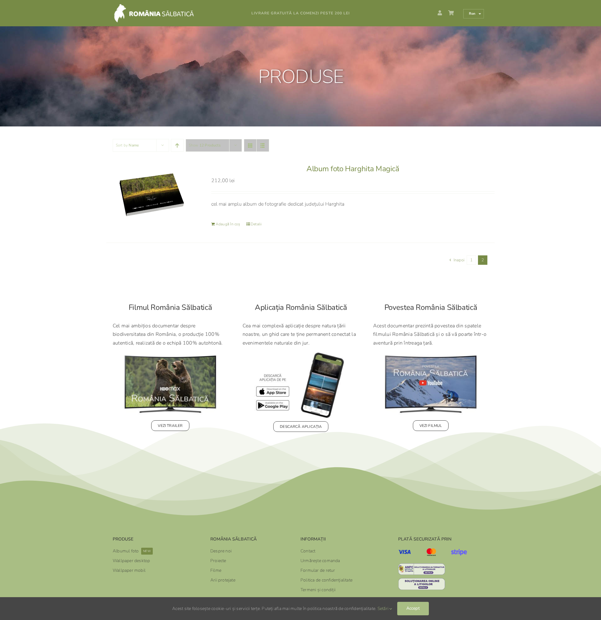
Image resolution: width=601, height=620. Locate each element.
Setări (384, 609)
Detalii (256, 224)
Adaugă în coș (228, 224)
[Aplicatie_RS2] (301, 354)
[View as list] (263, 145)
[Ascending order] (177, 145)
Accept (413, 608)
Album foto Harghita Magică (352, 169)
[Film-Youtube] (430, 354)
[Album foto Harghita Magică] (151, 194)
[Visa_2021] (404, 552)
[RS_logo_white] (163, 6)
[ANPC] (421, 565)
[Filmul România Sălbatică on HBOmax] (170, 354)
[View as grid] (250, 145)
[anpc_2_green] (421, 580)
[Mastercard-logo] (431, 550)
